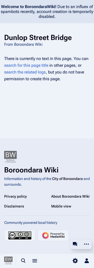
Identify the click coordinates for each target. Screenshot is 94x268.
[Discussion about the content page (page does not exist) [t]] (75, 244)
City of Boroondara (67, 179)
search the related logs (25, 72)
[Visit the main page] (8, 261)
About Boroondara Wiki (70, 196)
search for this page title (26, 65)
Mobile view (61, 206)
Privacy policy (15, 196)
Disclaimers (14, 206)
